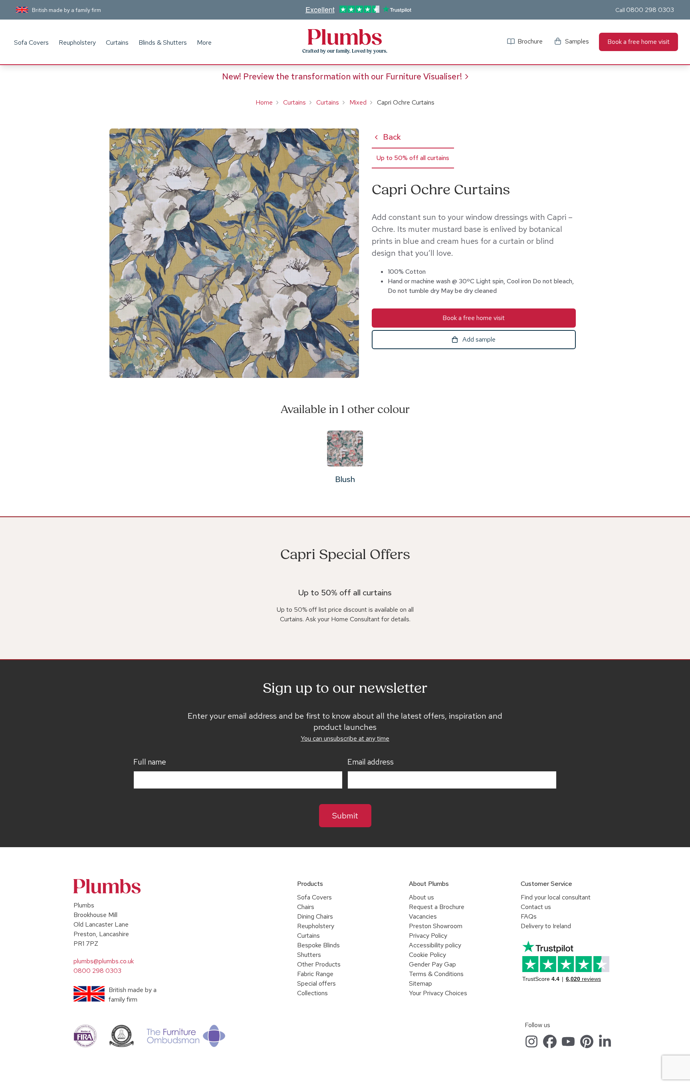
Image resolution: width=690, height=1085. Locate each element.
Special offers (316, 983)
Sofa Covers (31, 42)
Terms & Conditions (436, 974)
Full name (149, 762)
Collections (312, 993)
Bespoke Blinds (318, 945)
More (204, 42)
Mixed (358, 102)
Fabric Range (315, 974)
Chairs (305, 907)
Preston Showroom (435, 926)
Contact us (536, 907)
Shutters (309, 955)
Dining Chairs (315, 916)
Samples (577, 41)
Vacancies (423, 916)
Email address (370, 762)
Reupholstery (77, 42)
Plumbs (345, 37)
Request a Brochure (436, 907)
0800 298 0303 (650, 10)
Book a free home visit (638, 42)
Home (264, 102)
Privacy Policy (428, 935)
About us (421, 897)
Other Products (319, 964)
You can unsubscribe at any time (345, 738)
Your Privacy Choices (438, 993)
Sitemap (420, 983)
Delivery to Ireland (546, 926)
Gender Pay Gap (432, 964)
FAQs (529, 916)
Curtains (117, 42)
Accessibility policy (435, 945)
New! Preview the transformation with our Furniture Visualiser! (342, 76)
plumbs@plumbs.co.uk (103, 961)
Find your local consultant (556, 897)
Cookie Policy (427, 955)
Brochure (530, 41)
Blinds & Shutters (163, 42)
